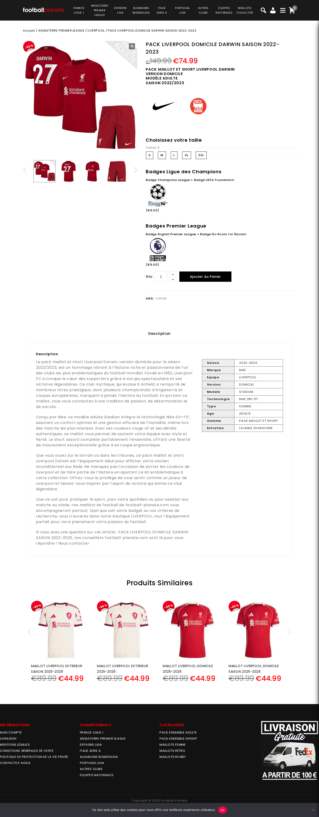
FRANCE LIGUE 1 (91, 732)
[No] (313, 810)
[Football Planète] (43, 10)
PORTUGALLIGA (182, 10)
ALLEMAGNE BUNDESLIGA (99, 757)
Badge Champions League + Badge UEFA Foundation (190, 180)
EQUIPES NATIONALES (96, 775)
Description (159, 333)
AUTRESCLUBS (203, 10)
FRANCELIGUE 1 (78, 10)
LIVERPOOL (96, 30)
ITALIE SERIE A (90, 750)
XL (186, 155)
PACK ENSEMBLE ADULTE (178, 732)
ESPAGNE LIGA (91, 744)
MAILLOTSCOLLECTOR (244, 10)
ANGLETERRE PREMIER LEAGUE (99, 10)
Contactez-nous (15, 763)
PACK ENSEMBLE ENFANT (178, 738)
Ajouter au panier (205, 276)
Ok (222, 810)
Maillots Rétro (172, 750)
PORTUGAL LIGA (92, 763)
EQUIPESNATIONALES (224, 10)
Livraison (8, 738)
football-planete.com (147, 505)
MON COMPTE (11, 732)
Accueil (29, 30)
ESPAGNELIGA (120, 10)
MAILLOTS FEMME (173, 744)
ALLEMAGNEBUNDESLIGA (141, 10)
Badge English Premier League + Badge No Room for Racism (196, 234)
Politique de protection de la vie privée (34, 757)
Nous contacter (73, 543)
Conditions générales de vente (26, 750)
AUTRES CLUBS (91, 769)
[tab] (159, 333)
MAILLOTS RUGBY (173, 757)
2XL (201, 155)
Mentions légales (15, 744)
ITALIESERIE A (162, 10)
